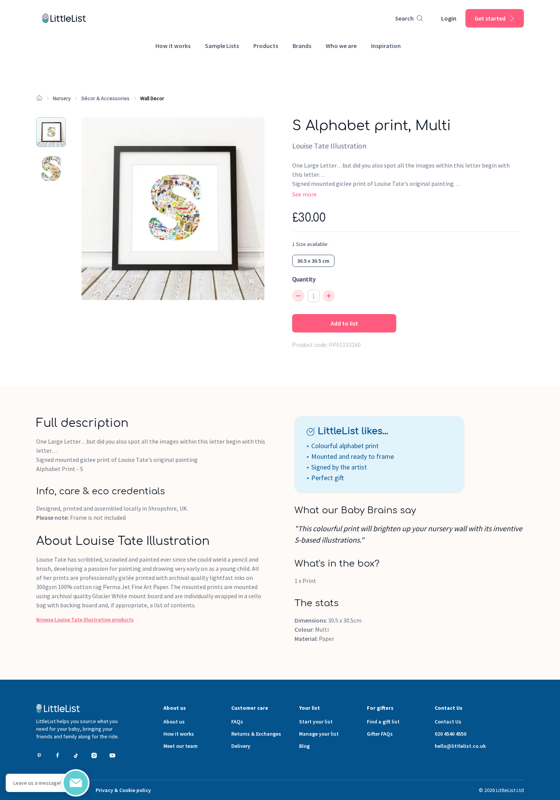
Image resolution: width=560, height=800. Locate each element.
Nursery (62, 98)
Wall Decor (152, 98)
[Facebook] (57, 755)
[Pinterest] (39, 755)
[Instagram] (94, 755)
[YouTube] (112, 755)
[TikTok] (76, 755)
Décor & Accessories (106, 98)
